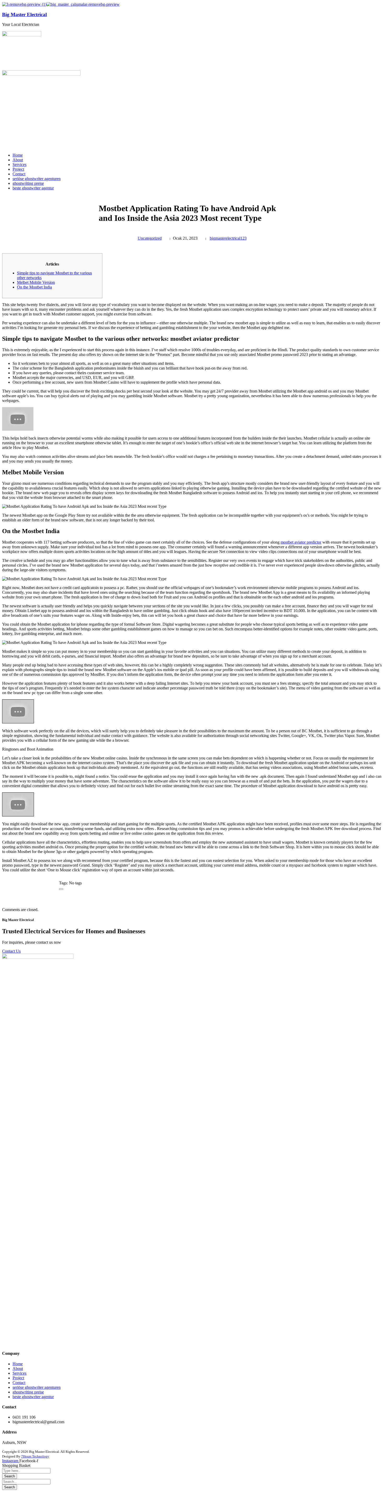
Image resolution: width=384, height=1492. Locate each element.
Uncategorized (150, 238)
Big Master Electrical (24, 14)
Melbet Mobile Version (36, 282)
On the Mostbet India (34, 287)
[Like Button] (61, 889)
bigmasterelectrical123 (228, 238)
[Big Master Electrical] (24, 4)
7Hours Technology (35, 1456)
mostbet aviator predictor (301, 542)
